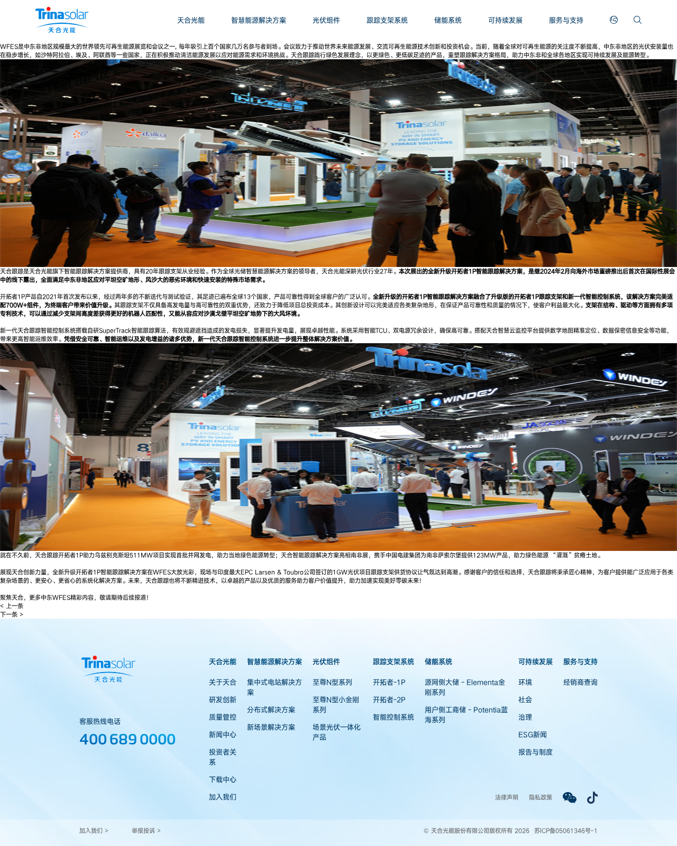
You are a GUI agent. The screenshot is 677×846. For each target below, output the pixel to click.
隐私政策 (540, 797)
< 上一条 (11, 606)
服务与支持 (566, 20)
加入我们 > (93, 830)
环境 (525, 682)
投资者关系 (222, 757)
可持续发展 (505, 20)
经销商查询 (580, 682)
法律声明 (506, 797)
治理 (525, 717)
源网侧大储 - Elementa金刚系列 (465, 687)
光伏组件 (326, 20)
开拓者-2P (389, 699)
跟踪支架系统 (387, 20)
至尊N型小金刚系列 (336, 704)
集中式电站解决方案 (274, 687)
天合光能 (191, 20)
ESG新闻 (532, 734)
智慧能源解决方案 (258, 20)
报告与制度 (535, 752)
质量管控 (222, 717)
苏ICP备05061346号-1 (566, 830)
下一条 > (11, 614)
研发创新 (222, 699)
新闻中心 (222, 734)
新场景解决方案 (271, 727)
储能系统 (448, 20)
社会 (525, 699)
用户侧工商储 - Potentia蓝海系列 (466, 714)
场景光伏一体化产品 (337, 732)
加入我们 (222, 797)
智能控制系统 (393, 717)
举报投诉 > (146, 830)
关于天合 (222, 682)
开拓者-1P (389, 682)
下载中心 (222, 779)
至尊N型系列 (332, 682)
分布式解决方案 (271, 709)
